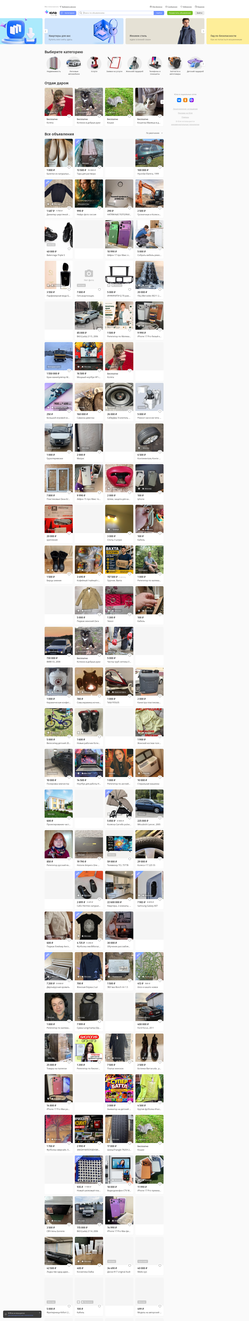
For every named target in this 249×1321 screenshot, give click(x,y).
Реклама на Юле (185, 113)
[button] (69, 116)
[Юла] (51, 12)
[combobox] (116, 13)
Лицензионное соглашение (185, 109)
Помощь (185, 117)
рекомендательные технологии (185, 124)
